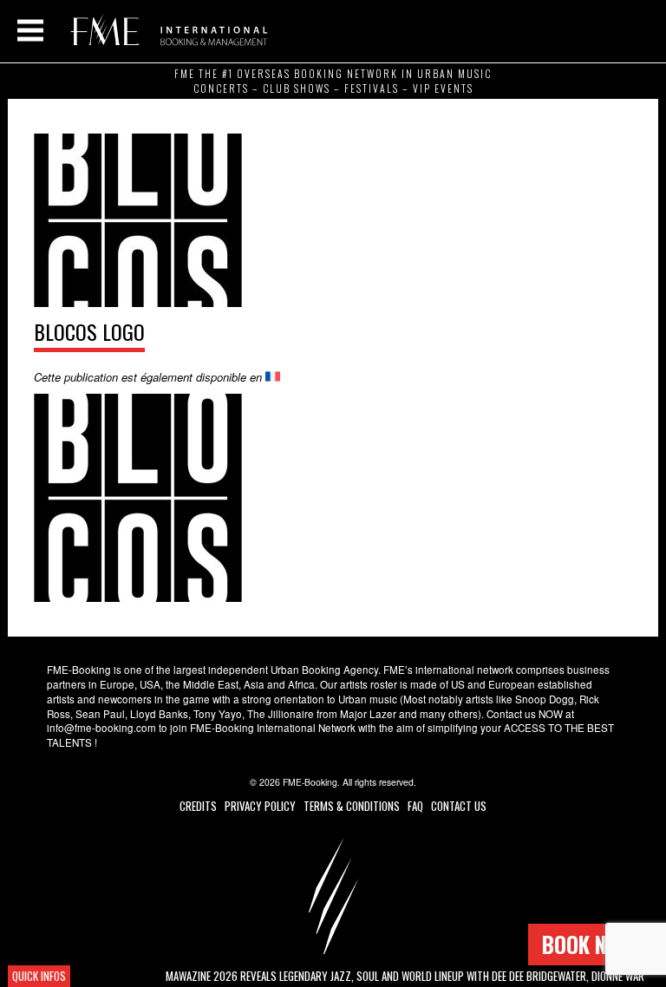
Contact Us (458, 805)
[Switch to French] (272, 376)
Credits (198, 805)
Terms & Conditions (352, 805)
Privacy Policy (260, 805)
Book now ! (593, 944)
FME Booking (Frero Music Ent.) (166, 30)
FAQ (415, 805)
